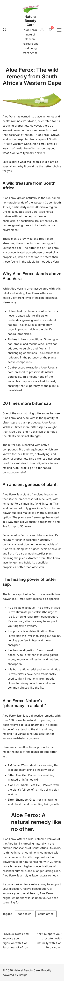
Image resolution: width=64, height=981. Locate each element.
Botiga (23, 975)
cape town (24, 913)
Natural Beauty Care (31, 21)
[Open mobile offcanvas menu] (59, 29)
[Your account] (42, 29)
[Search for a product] (5, 29)
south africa (46, 913)
